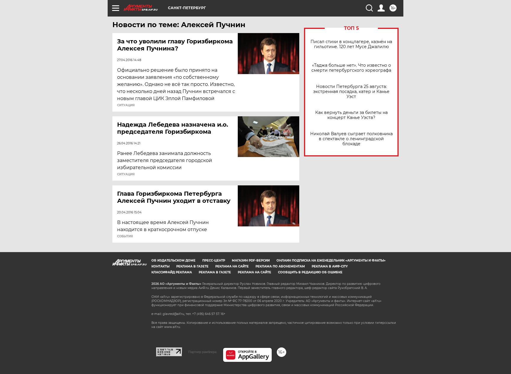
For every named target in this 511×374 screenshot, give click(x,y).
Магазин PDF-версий (251, 260)
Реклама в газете (192, 266)
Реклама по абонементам (280, 266)
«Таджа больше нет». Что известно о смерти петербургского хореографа (351, 68)
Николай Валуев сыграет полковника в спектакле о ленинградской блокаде (351, 138)
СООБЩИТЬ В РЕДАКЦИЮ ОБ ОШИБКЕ (310, 272)
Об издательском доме (173, 260)
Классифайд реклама (171, 272)
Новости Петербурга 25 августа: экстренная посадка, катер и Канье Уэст (351, 91)
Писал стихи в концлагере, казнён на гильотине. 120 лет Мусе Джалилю (351, 44)
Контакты (160, 266)
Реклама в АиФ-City (330, 266)
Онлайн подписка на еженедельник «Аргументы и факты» (331, 260)
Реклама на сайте (232, 266)
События (125, 236)
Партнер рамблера (202, 352)
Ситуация (126, 105)
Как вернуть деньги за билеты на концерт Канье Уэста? (351, 115)
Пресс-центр (213, 260)
